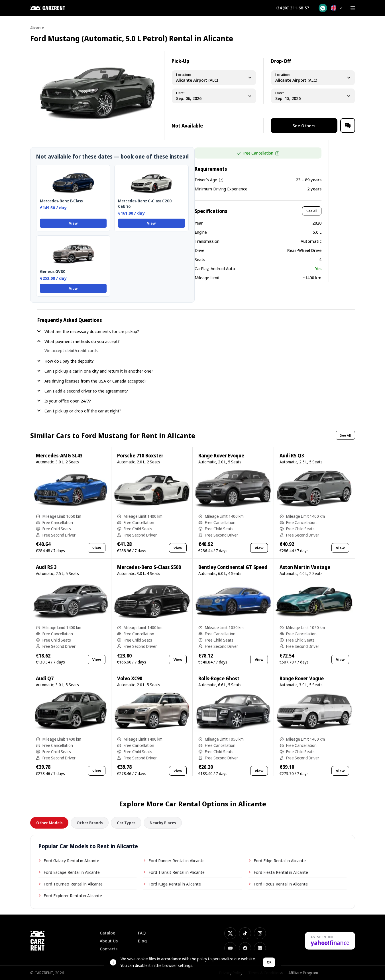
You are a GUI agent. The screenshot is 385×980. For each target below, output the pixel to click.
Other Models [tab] (49, 822)
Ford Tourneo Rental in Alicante (73, 884)
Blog (142, 941)
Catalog (107, 933)
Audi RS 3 (46, 567)
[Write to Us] (347, 125)
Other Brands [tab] (90, 822)
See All (311, 210)
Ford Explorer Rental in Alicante (73, 895)
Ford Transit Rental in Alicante (176, 872)
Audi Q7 (45, 678)
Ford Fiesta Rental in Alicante (281, 872)
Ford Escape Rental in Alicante (72, 872)
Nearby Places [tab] (163, 822)
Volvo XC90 (129, 678)
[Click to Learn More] (277, 153)
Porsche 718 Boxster (140, 455)
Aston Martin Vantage (305, 567)
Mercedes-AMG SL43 (59, 455)
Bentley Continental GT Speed (232, 567)
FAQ (142, 933)
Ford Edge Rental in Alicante (280, 860)
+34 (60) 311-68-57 (292, 8)
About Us (109, 941)
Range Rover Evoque (221, 455)
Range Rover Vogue (302, 678)
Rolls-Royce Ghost (218, 678)
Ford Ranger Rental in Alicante (176, 860)
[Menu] (353, 8)
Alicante (37, 27)
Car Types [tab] (126, 822)
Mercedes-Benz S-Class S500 (149, 567)
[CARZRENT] (58, 8)
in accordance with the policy (182, 958)
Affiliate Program (303, 972)
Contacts (108, 949)
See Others (303, 125)
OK (269, 962)
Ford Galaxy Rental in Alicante (71, 860)
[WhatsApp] (323, 8)
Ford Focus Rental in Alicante (281, 884)
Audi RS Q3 (292, 455)
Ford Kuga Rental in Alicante (174, 884)
